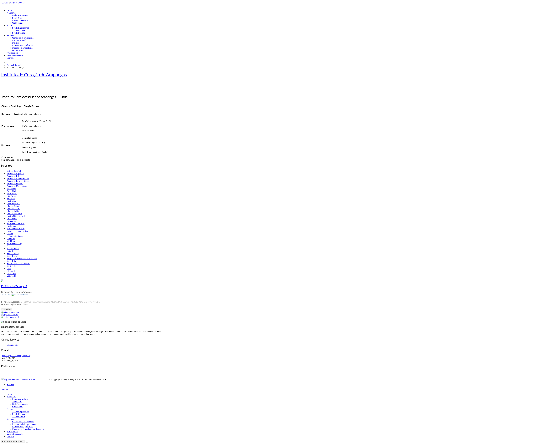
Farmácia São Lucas (15, 223)
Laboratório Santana (15, 236)
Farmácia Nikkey (14, 243)
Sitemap (10, 384)
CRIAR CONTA (17, 3)
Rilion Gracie (12, 253)
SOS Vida (11, 266)
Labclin (10, 233)
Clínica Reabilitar (14, 213)
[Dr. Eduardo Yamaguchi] (2, 281)
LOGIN (5, 3)
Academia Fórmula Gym (18, 181)
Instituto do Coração (15, 228)
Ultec (9, 268)
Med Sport (11, 241)
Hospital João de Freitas (17, 231)
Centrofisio (11, 201)
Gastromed (11, 226)
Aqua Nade (12, 191)
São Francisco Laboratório (18, 263)
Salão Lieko (12, 256)
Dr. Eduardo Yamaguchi (14, 286)
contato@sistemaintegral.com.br (16, 355)
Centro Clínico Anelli (16, 216)
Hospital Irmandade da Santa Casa (22, 258)
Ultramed (11, 271)
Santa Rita (11, 261)
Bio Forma (11, 196)
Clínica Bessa (13, 206)
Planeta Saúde (13, 248)
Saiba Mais (6, 309)
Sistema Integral (14, 171)
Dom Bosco (12, 218)
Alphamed (11, 188)
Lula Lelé (11, 238)
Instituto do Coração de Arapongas (34, 74)
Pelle (9, 246)
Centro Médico (13, 203)
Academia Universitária (17, 186)
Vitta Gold (11, 276)
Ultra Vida (11, 273)
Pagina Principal (14, 65)
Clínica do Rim (13, 211)
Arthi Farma (12, 193)
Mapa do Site (12, 345)
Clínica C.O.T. (13, 208)
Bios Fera (11, 198)
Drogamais (11, 221)
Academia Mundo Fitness (18, 178)
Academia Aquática (15, 173)
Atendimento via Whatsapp (13, 441)
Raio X (10, 251)
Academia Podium (15, 183)
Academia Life (13, 176)
